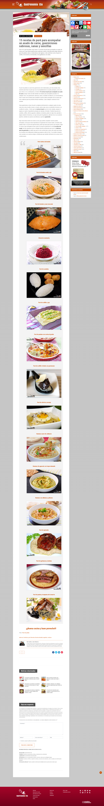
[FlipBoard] (83, 792)
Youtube (89, 23)
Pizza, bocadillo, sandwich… (80, 126)
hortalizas (26, 637)
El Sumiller (77, 89)
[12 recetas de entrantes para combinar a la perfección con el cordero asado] (44, 691)
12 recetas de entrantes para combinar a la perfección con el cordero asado (53, 691)
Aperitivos (77, 115)
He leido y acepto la (28, 740)
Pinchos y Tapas (78, 124)
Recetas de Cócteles (79, 78)
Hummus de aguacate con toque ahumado (44, 466)
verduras (50, 637)
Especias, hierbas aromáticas (80, 121)
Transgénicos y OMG (77, 144)
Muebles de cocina (77, 106)
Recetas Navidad (39, 637)
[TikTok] (85, 792)
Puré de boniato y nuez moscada (44, 204)
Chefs (75, 80)
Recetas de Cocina (77, 113)
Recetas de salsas (38, 36)
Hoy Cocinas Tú (76, 100)
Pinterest (85, 23)
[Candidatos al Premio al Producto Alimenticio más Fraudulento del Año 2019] (62, 16)
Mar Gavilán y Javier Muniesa (26, 36)
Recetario (33, 637)
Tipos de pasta (78, 104)
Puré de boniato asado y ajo (44, 172)
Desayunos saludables (79, 118)
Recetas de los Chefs (78, 134)
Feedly (85, 27)
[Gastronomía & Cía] (29, 4)
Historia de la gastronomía (78, 98)
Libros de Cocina (77, 101)
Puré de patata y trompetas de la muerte (44, 594)
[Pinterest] (87, 791)
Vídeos (75, 150)
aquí (56, 761)
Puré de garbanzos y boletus (44, 561)
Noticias (34, 790)
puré (29, 637)
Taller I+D (75, 140)
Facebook (73, 23)
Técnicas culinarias (77, 141)
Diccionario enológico (79, 87)
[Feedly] (87, 792)
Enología (75, 84)
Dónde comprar (76, 83)
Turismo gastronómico (78, 147)
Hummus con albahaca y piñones (44, 498)
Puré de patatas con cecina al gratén (44, 334)
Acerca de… (52, 790)
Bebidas (75, 77)
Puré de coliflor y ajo (44, 302)
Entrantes (77, 120)
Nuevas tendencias (77, 109)
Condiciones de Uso (66, 792)
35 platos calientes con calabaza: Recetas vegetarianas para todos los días (54, 685)
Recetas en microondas (79, 132)
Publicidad (52, 795)
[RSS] (90, 792)
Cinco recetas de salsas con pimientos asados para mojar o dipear (53, 679)
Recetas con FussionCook (80, 129)
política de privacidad (32, 740)
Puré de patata (25, 632)
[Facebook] (80, 791)
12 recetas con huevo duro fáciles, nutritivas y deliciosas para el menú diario (32, 679)
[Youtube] (90, 791)
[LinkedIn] (85, 791)
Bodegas (77, 86)
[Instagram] (80, 792)
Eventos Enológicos (79, 90)
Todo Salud (76, 143)
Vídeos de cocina (77, 152)
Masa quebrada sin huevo (81, 196)
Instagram (73, 27)
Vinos (76, 93)
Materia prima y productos (78, 103)
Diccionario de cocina (78, 81)
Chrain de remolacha (44, 238)
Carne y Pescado (78, 117)
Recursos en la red (77, 137)
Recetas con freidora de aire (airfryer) (81, 110)
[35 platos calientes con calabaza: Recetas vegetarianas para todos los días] (44, 685)
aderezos (21, 637)
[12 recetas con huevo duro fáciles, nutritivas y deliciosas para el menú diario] (22, 678)
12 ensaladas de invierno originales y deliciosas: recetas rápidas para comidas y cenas (32, 691)
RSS (89, 27)
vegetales (45, 637)
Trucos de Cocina (77, 146)
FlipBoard (77, 27)
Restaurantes (76, 138)
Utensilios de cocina (77, 149)
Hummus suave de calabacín (44, 434)
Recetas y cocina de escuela (79, 135)
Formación (76, 97)
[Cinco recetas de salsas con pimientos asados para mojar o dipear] (44, 678)
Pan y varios (77, 123)
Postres (76, 127)
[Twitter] (83, 791)
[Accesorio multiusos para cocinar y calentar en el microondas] (65, 16)
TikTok (81, 27)
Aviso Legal (65, 790)
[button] (13, 4)
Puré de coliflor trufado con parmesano (44, 366)
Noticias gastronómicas (78, 107)
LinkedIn (81, 23)
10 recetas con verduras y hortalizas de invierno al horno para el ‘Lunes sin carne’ (32, 685)
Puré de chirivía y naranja (44, 402)
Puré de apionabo (44, 530)
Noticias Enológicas (79, 92)
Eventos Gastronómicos (78, 95)
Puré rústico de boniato (44, 141)
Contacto (51, 793)
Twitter (77, 23)
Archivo (51, 792)
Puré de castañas (44, 269)
